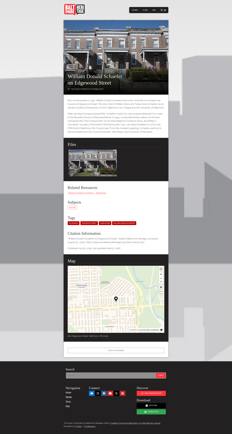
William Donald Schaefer (124, 223)
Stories (135, 10)
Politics (72, 208)
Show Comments (116, 350)
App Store (153, 405)
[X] (116, 393)
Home (68, 392)
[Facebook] (104, 393)
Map (154, 10)
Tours (145, 10)
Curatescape (89, 426)
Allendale (73, 223)
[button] (163, 10)
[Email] (92, 393)
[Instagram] (98, 393)
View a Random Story (153, 393)
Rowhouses (105, 223)
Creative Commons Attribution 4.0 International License (135, 423)
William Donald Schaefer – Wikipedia (87, 193)
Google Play (153, 412)
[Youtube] (110, 393)
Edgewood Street (89, 223)
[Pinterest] (122, 393)
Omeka (78, 426)
